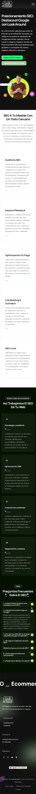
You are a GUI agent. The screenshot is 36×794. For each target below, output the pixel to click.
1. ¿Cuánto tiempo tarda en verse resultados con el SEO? (15, 604)
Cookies (18, 789)
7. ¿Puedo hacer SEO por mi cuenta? (16, 661)
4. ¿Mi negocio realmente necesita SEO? (15, 642)
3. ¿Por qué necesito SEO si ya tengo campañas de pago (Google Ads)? (16, 635)
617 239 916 (6, 742)
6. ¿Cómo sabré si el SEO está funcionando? (14, 654)
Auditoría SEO (12, 159)
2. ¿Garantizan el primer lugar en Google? (15, 611)
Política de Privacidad (23, 786)
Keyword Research (15, 210)
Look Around (15, 779)
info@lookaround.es (10, 739)
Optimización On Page (17, 255)
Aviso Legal (9, 786)
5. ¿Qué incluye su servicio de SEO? (16, 648)
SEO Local (10, 348)
